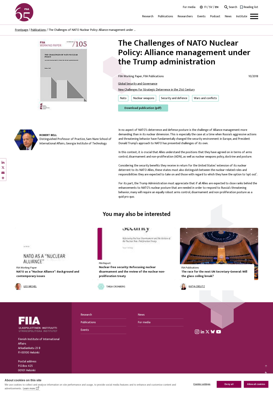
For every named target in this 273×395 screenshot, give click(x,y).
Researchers (185, 16)
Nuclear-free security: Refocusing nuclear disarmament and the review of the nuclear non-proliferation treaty (132, 272)
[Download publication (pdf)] (63, 74)
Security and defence (174, 98)
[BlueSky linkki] (213, 331)
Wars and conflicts (205, 98)
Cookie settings (201, 384)
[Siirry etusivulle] (33, 12)
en (216, 7)
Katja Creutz (197, 286)
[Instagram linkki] (197, 331)
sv (210, 7)
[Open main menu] (254, 16)
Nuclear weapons (143, 98)
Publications (165, 16)
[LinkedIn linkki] (202, 331)
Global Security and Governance (137, 83)
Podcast (215, 16)
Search (232, 7)
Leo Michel (30, 286)
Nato (123, 98)
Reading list (250, 7)
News (228, 16)
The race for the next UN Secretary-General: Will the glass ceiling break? (214, 274)
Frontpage (21, 29)
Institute (241, 16)
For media (189, 7)
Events (201, 16)
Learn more (29, 388)
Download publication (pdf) (142, 108)
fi (205, 7)
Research (147, 16)
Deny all (229, 384)
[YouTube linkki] (218, 331)
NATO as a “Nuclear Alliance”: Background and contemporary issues (47, 274)
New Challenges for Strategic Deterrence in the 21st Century (156, 89)
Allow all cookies (256, 384)
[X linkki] (207, 331)
